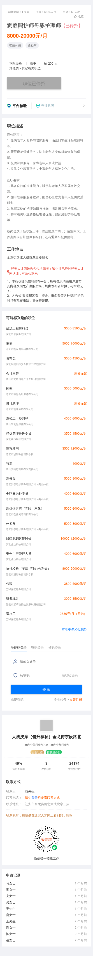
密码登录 (37, 647)
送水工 (11, 613)
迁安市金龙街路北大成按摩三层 (47, 804)
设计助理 (12, 403)
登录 (34, 797)
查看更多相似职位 (74, 629)
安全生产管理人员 (18, 553)
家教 (9, 388)
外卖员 (11, 523)
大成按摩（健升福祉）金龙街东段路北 (46, 736)
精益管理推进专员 (18, 433)
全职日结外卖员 (17, 493)
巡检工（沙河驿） (18, 418)
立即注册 (76, 699)
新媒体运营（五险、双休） (25, 508)
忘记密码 (17, 699)
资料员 (11, 358)
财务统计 (12, 598)
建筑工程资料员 (17, 328)
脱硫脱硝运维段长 (18, 538)
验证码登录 (19, 647)
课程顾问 (12, 448)
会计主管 (12, 373)
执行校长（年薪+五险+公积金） (28, 568)
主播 (9, 343)
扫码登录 (54, 647)
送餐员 (11, 478)
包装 (9, 583)
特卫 (9, 463)
